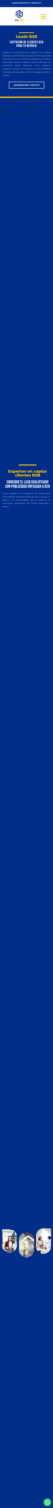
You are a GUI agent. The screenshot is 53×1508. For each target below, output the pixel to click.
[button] (47, 1502)
